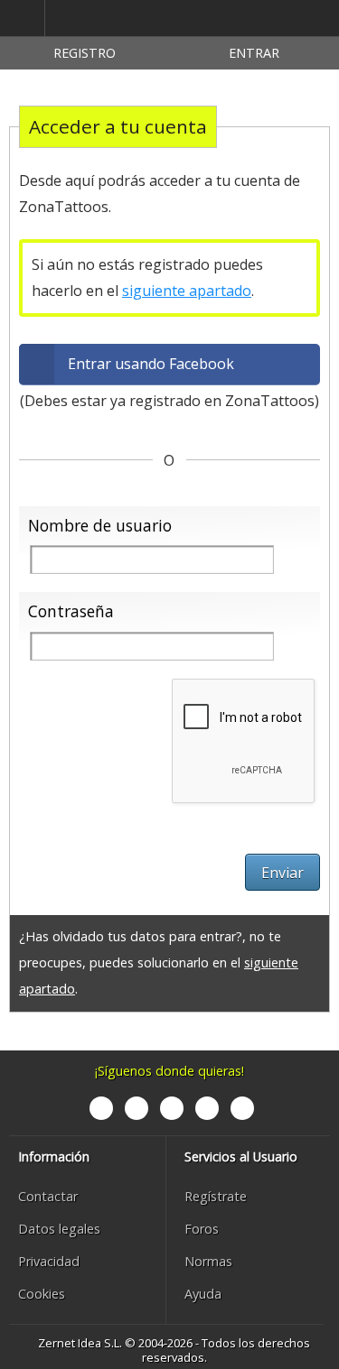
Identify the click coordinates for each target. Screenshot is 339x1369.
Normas (208, 1261)
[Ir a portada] (130, 19)
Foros (201, 1228)
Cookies (41, 1293)
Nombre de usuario (100, 525)
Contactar (48, 1196)
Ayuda (202, 1293)
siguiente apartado (186, 291)
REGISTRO (84, 52)
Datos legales (59, 1228)
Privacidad (49, 1261)
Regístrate (215, 1196)
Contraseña (71, 611)
